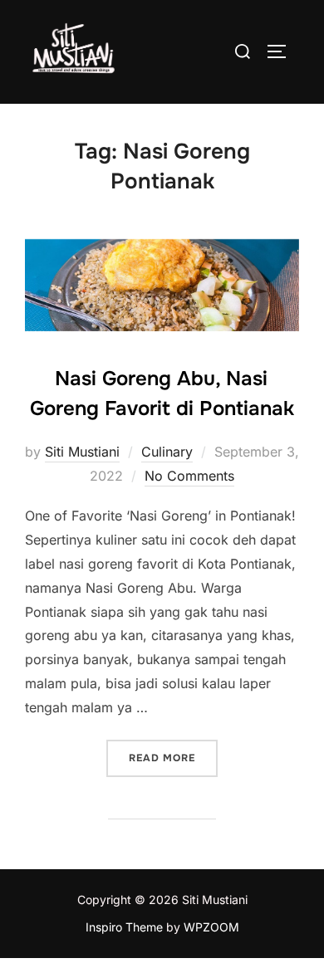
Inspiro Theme (124, 927)
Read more (173, 757)
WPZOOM (211, 927)
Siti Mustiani (82, 451)
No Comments (189, 475)
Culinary (167, 451)
